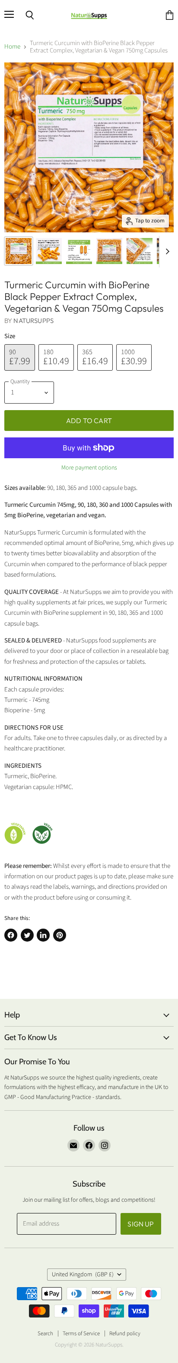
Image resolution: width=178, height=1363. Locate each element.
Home (12, 46)
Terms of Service (81, 1333)
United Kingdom (83, 1274)
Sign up (140, 1224)
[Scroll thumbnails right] (166, 252)
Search (45, 1333)
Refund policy (124, 1333)
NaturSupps (33, 320)
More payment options (89, 467)
